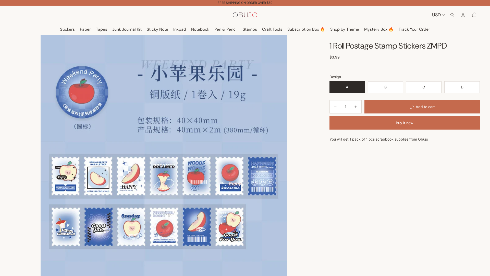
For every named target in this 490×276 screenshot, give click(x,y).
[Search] (452, 14)
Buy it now (404, 123)
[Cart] (474, 14)
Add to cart (425, 107)
